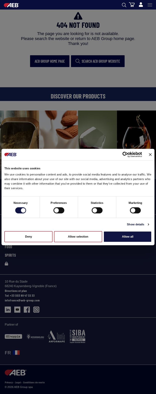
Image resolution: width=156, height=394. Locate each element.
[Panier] (132, 4)
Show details (135, 224)
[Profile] (141, 5)
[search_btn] (124, 4)
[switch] (58, 210)
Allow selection (78, 236)
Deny (28, 236)
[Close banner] (150, 154)
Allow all (127, 236)
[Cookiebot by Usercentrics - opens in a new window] (125, 154)
